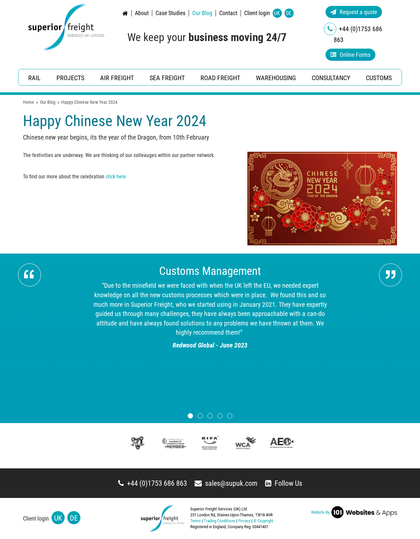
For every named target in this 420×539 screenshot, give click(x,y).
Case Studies (170, 13)
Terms (195, 520)
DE (288, 13)
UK (277, 13)
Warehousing (276, 78)
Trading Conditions (219, 520)
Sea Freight (167, 78)
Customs (379, 78)
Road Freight (220, 78)
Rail (34, 78)
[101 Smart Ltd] (363, 511)
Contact (228, 13)
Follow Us (288, 483)
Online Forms (355, 54)
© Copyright (263, 520)
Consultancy (331, 78)
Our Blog (202, 13)
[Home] (66, 27)
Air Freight (117, 78)
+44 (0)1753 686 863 (157, 483)
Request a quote (358, 12)
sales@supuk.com (231, 483)
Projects (70, 78)
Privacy (244, 520)
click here (116, 176)
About (142, 13)
